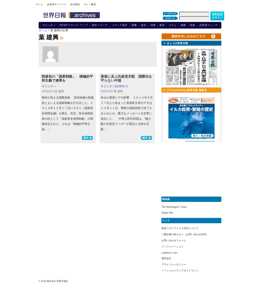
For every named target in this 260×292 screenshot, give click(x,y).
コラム (173, 25)
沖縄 (153, 25)
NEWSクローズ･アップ (74, 25)
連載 (183, 25)
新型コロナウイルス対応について (180, 228)
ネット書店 (90, 4)
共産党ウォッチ (208, 25)
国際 (134, 25)
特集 (192, 25)
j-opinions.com (169, 252)
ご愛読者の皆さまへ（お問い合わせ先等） (184, 234)
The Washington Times (174, 206)
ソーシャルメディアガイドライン (180, 270)
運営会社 (166, 258)
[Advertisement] (190, 168)
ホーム (39, 4)
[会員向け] (121, 86)
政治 (143, 25)
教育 (162, 25)
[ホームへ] (72, 18)
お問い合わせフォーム (173, 240)
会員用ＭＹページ (57, 4)
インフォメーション (172, 246)
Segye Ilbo (167, 212)
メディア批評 (120, 25)
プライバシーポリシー (173, 264)
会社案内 (75, 4)
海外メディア (100, 25)
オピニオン (49, 25)
